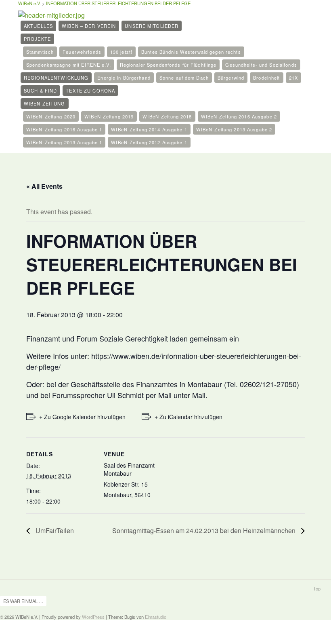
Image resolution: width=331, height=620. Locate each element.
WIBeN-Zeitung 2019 (109, 116)
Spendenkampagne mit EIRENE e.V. (68, 64)
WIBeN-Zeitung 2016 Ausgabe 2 (239, 116)
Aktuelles (38, 26)
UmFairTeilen (54, 530)
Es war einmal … (23, 601)
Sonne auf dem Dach (184, 77)
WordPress (93, 617)
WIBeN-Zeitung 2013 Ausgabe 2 (234, 129)
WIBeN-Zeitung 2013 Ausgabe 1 (64, 142)
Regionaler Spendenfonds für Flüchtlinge (168, 64)
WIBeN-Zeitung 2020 (50, 116)
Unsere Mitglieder (151, 26)
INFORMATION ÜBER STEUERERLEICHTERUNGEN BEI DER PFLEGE (118, 3)
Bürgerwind (231, 77)
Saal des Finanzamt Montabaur (129, 469)
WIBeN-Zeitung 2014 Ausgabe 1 (149, 129)
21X (293, 77)
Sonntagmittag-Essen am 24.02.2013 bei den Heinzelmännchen (204, 530)
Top (317, 588)
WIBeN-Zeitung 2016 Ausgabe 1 (64, 129)
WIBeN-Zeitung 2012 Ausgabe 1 (149, 142)
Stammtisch (40, 52)
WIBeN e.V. (29, 3)
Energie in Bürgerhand (124, 77)
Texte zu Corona (90, 90)
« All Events (44, 186)
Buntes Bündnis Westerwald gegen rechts (191, 52)
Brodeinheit (266, 77)
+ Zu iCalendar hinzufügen (188, 417)
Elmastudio (155, 617)
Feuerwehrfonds (82, 52)
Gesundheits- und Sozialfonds (261, 64)
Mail (198, 395)
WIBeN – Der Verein (89, 26)
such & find (40, 90)
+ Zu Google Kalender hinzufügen (82, 417)
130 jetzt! (121, 52)
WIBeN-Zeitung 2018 (167, 116)
